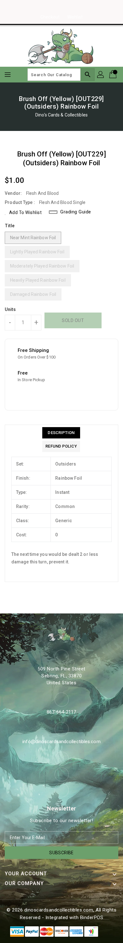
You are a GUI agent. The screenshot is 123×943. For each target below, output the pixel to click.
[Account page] (101, 74)
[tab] (61, 432)
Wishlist (75, 17)
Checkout (50, 17)
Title (10, 225)
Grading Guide (75, 212)
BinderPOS (91, 917)
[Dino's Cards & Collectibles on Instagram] (61, 7)
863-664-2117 (61, 712)
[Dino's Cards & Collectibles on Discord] (73, 7)
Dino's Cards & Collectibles (61, 114)
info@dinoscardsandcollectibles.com (61, 741)
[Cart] (113, 74)
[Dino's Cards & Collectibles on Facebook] (49, 7)
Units (10, 309)
